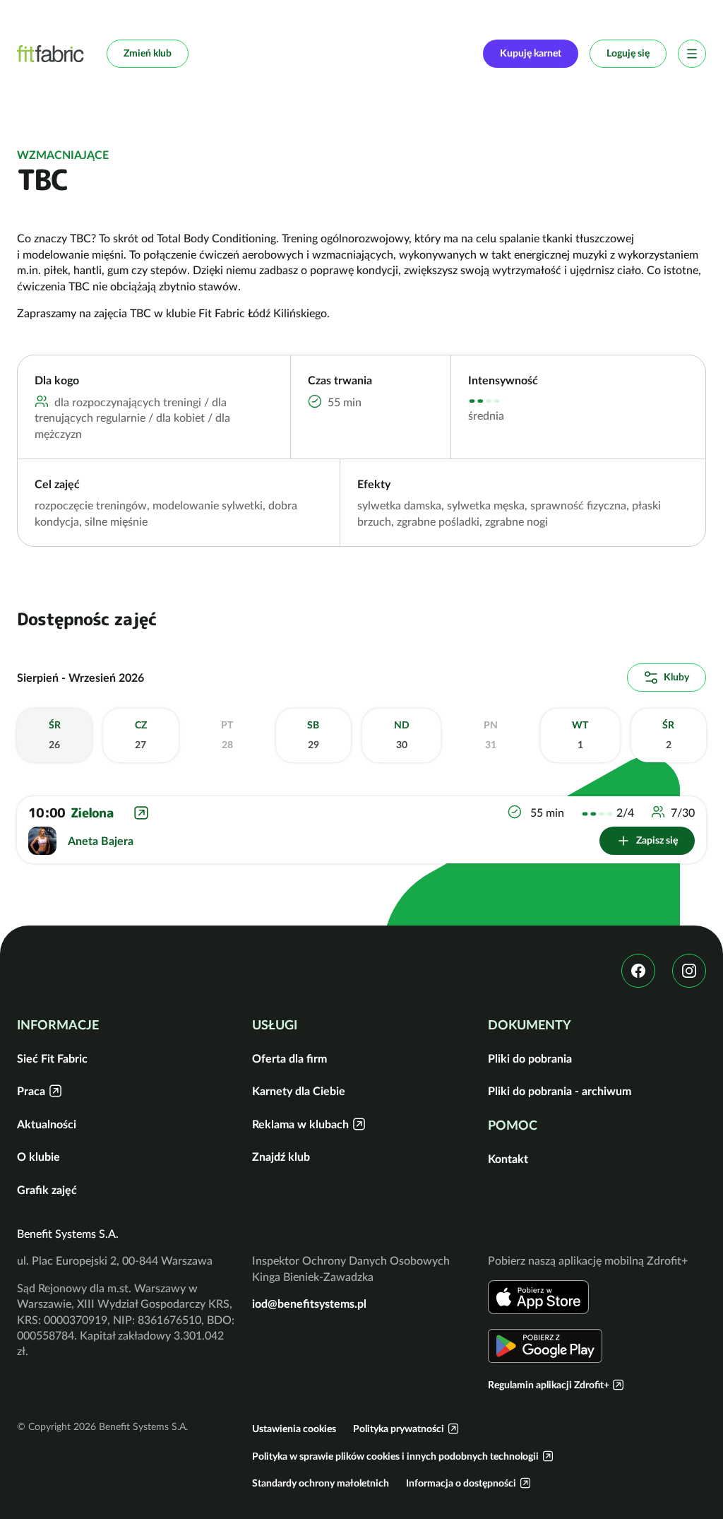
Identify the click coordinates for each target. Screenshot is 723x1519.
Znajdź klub (281, 1156)
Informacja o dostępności (461, 1483)
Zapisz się (657, 840)
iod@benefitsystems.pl (309, 1303)
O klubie (38, 1156)
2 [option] (668, 734)
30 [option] (402, 734)
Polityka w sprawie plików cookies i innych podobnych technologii (395, 1456)
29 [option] (313, 734)
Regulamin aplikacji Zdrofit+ (548, 1384)
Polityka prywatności (398, 1428)
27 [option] (141, 734)
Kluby (676, 676)
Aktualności (46, 1124)
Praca (31, 1090)
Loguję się (628, 53)
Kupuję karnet (530, 53)
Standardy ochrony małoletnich (320, 1483)
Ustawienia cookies (294, 1428)
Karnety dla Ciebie (298, 1090)
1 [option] (580, 734)
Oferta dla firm (289, 1058)
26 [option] (55, 734)
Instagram (689, 971)
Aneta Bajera (100, 840)
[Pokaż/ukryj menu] (692, 54)
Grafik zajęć (47, 1189)
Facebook (638, 971)
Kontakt (508, 1158)
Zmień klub (148, 53)
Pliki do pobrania (530, 1058)
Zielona (92, 813)
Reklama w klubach (300, 1124)
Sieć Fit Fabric (52, 1058)
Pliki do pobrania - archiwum (559, 1090)
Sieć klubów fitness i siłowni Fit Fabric (50, 53)
